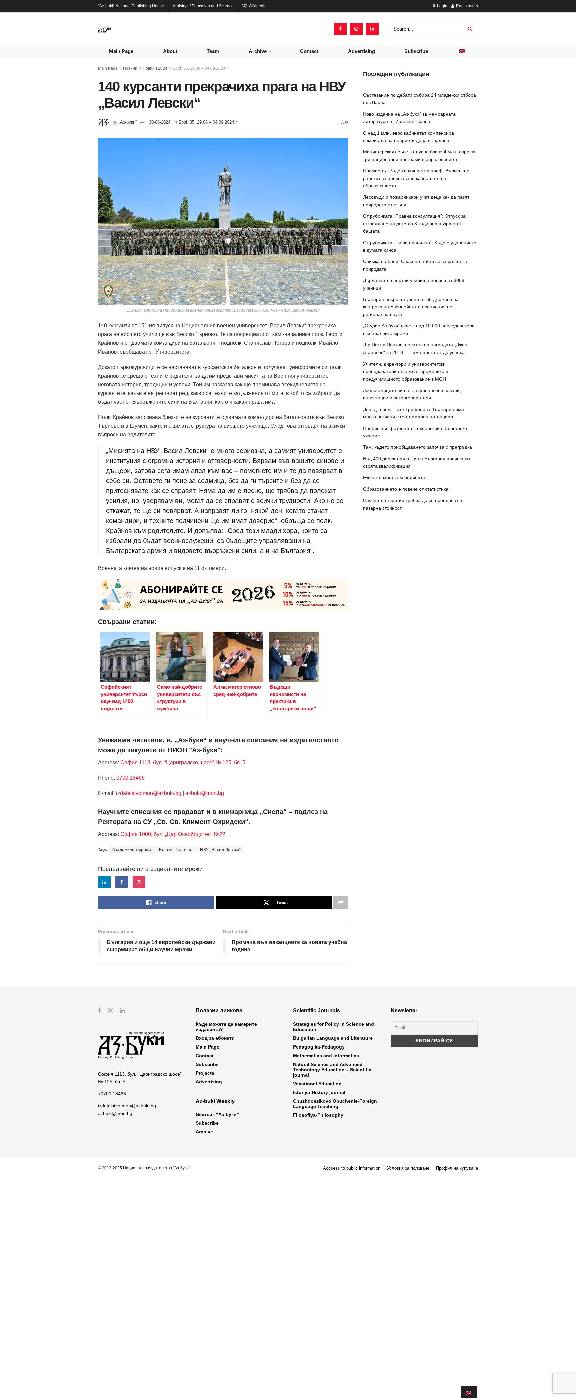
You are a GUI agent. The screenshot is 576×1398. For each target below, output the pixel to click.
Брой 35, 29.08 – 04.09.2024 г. (200, 68)
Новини (130, 68)
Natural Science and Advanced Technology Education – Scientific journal (332, 1070)
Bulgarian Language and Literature (333, 1038)
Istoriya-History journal (319, 1092)
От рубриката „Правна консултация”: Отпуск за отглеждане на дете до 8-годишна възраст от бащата (414, 223)
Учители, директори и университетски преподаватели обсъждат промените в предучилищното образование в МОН (405, 371)
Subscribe (416, 51)
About (170, 51)
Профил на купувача (457, 1168)
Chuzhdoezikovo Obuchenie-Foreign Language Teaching (335, 1103)
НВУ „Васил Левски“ (220, 849)
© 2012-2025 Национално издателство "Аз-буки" (144, 1168)
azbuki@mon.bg (204, 793)
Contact (309, 51)
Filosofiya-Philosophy (318, 1115)
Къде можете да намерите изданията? (226, 1026)
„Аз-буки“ (128, 122)
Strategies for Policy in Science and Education (333, 1026)
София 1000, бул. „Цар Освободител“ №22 (172, 834)
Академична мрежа (131, 849)
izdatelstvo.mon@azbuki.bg (148, 793)
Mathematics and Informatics (326, 1055)
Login (441, 6)
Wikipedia (257, 6)
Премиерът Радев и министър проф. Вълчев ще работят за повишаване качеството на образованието (416, 178)
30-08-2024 (159, 122)
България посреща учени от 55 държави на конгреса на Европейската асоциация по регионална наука (411, 307)
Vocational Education (317, 1083)
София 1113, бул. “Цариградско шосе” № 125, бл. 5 (182, 762)
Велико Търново (175, 849)
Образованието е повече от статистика (405, 489)
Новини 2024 (155, 68)
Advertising (361, 51)
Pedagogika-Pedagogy (319, 1047)
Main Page (121, 51)
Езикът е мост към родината (394, 477)
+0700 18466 (112, 1093)
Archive (258, 51)
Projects (205, 1073)
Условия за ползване (408, 1168)
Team (213, 51)
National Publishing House (131, 6)
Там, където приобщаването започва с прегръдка (417, 447)
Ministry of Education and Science (203, 6)
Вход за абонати (215, 1038)
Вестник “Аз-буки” (217, 1114)
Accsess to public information (351, 1168)
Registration (466, 6)
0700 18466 (130, 778)
